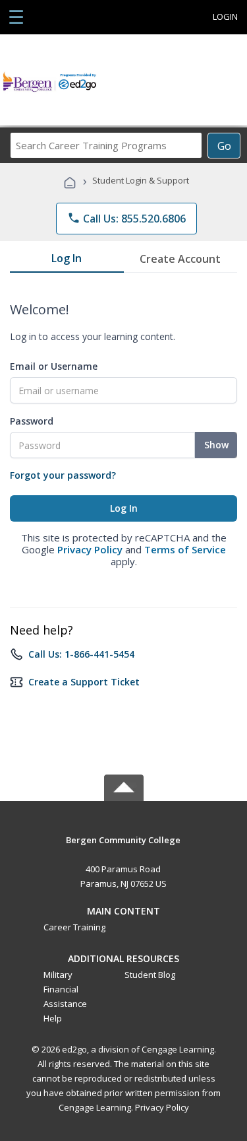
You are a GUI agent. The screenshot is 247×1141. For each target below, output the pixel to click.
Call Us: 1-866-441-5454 (81, 654)
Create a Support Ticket (84, 681)
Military (57, 975)
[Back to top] (124, 839)
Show (216, 444)
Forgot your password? (63, 475)
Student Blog (149, 975)
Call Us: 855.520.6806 (126, 218)
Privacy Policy (90, 549)
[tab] (67, 260)
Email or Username (53, 366)
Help (52, 1018)
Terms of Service (185, 549)
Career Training (74, 927)
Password (31, 421)
